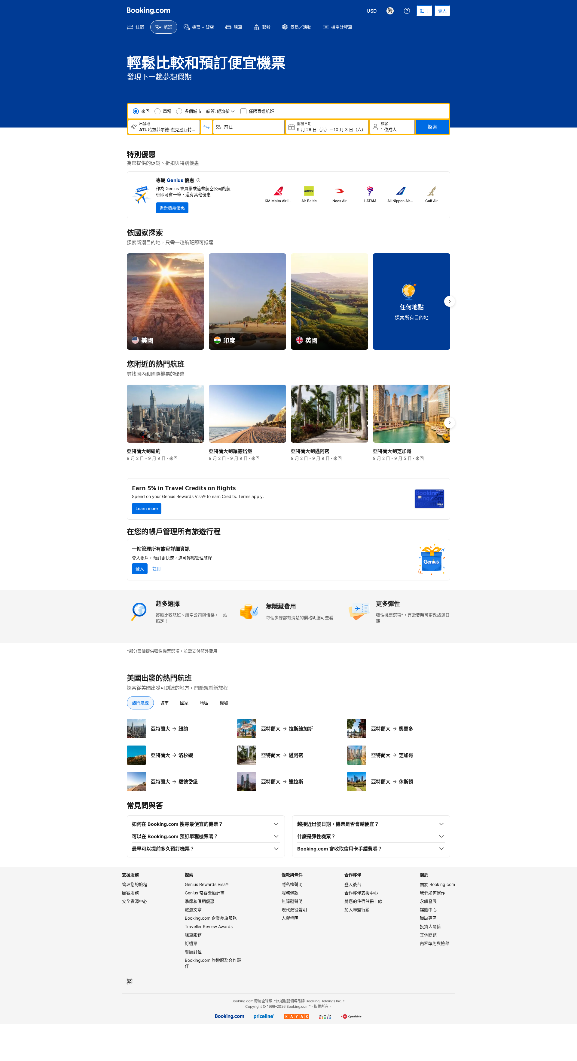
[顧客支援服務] (407, 11)
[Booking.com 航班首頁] (148, 10)
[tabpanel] (288, 755)
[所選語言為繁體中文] (390, 11)
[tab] (140, 702)
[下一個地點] (449, 301)
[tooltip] (197, 181)
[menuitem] (135, 27)
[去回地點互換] (206, 127)
